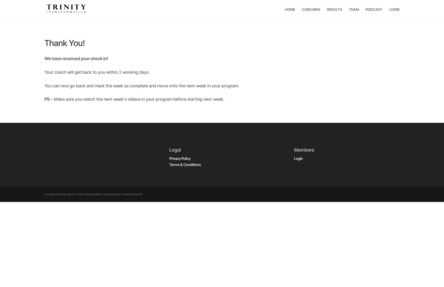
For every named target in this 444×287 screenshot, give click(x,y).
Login (298, 158)
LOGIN (394, 9)
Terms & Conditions (185, 164)
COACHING (311, 9)
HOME (290, 9)
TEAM (354, 9)
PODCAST (374, 9)
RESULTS (334, 9)
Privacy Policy (180, 158)
